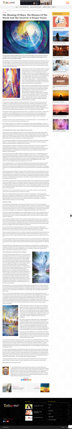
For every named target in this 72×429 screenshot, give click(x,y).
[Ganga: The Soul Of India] (61, 50)
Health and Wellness (35, 7)
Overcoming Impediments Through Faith (60, 87)
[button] (71, 215)
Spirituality (9, 10)
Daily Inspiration (24, 7)
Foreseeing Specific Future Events (60, 71)
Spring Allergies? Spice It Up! (38, 405)
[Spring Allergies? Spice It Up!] (28, 406)
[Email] (28, 380)
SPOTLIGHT (59, 416)
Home (4, 10)
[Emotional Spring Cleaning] (61, 21)
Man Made (59, 410)
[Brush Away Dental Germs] (28, 418)
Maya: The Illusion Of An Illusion (59, 130)
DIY (59, 407)
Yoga (17, 7)
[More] (30, 380)
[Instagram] (27, 380)
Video (53, 7)
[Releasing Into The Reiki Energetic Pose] (28, 412)
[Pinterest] (25, 380)
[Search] (55, 7)
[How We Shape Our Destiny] (61, 95)
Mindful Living (46, 7)
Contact (67, 427)
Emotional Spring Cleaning (58, 28)
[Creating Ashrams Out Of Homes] (61, 36)
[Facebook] (21, 380)
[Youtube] (8, 421)
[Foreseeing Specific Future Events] (61, 65)
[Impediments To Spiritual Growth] (61, 110)
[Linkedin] (23, 380)
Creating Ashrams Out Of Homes (59, 42)
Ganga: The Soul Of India (58, 57)
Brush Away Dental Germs (38, 417)
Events (59, 404)
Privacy (63, 427)
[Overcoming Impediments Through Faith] (61, 80)
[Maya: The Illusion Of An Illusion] (61, 124)
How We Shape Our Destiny (58, 102)
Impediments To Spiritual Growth (59, 116)
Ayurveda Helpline (59, 419)
